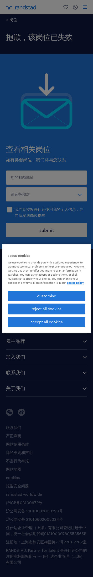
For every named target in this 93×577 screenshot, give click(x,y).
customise (46, 296)
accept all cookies (47, 321)
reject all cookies (46, 309)
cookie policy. (75, 282)
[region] (46, 288)
